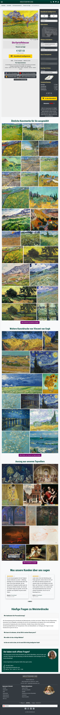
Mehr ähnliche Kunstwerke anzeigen (30, 322)
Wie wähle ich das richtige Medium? (14, 637)
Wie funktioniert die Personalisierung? (14, 615)
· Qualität (23, 691)
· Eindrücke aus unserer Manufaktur (29, 693)
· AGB (3, 691)
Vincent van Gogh (26, 5)
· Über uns (4, 698)
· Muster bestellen (25, 697)
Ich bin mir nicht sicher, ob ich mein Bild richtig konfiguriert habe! (22, 642)
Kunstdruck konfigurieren (21, 56)
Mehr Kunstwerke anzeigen (30, 562)
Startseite (3, 5)
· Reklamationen (5, 697)
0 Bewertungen (23, 79)
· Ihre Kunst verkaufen (26, 689)
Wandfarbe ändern (12, 76)
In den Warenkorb (50, 98)
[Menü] (1, 1)
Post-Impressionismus (17, 5)
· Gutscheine (24, 695)
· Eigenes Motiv (25, 688)
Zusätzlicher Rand (44, 19)
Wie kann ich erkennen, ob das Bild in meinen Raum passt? (20, 632)
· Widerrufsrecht (5, 695)
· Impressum (5, 689)
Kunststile (9, 5)
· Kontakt (4, 688)
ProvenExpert (14, 595)
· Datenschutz (5, 693)
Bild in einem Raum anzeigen (28, 76)
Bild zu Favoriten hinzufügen (28, 73)
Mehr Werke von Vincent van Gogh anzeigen (30, 455)
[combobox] (49, 21)
